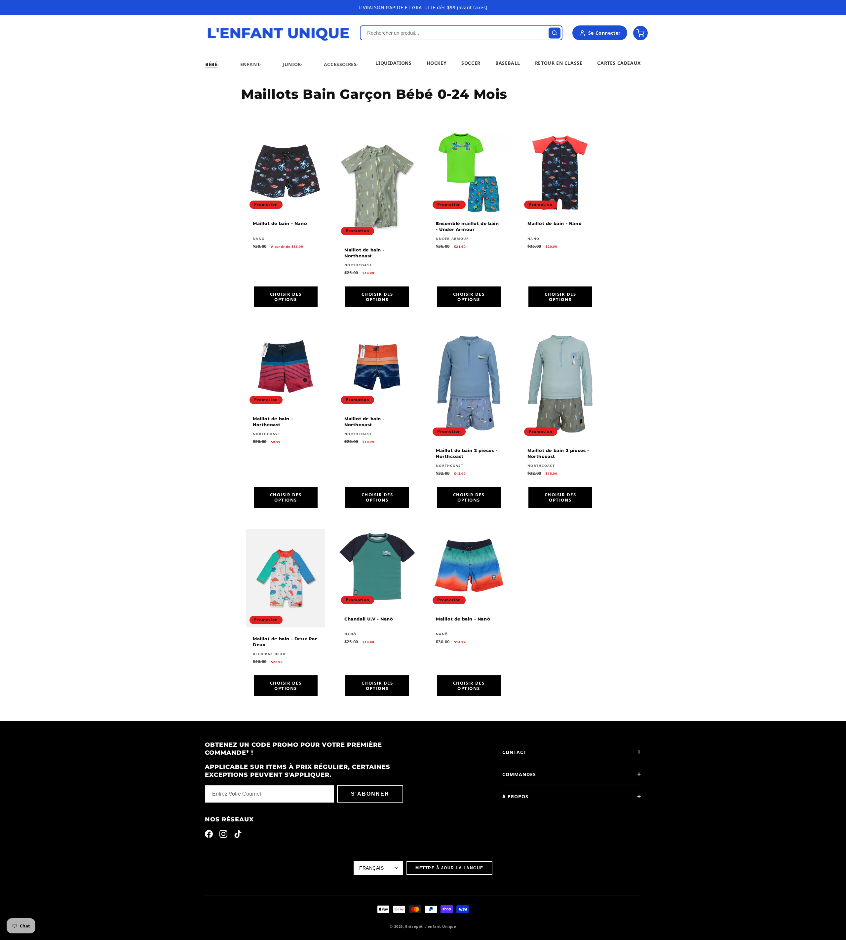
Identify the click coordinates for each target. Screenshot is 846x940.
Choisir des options (286, 296)
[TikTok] (238, 835)
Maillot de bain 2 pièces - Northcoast (467, 453)
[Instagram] (223, 835)
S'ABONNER (370, 794)
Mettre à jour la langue (449, 868)
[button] (211, 64)
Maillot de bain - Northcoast (364, 252)
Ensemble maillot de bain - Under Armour (467, 226)
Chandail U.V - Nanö (368, 618)
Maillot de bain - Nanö (280, 223)
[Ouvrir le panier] (640, 33)
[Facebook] (209, 835)
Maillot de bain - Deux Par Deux (285, 641)
